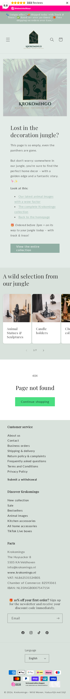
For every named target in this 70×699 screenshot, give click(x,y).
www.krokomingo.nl (21, 572)
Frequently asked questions (26, 461)
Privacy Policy (17, 471)
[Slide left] (26, 350)
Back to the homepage (34, 217)
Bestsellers (15, 510)
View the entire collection (27, 248)
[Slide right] (43, 350)
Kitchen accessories (21, 520)
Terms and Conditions (22, 466)
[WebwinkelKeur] (35, 684)
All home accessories (22, 526)
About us (13, 435)
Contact (13, 440)
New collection (18, 500)
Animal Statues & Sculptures (15, 333)
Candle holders (42, 331)
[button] (8, 39)
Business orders (18, 445)
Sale (10, 505)
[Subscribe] (58, 618)
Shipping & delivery (21, 451)
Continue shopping (35, 401)
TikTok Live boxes (19, 531)
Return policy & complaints (26, 456)
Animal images (17, 515)
